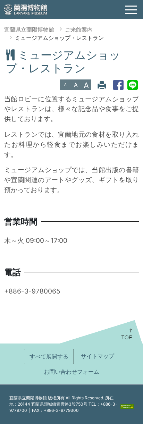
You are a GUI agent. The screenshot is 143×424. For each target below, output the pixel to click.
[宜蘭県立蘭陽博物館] (26, 9)
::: (2, 53)
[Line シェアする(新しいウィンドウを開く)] (132, 84)
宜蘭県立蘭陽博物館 (29, 29)
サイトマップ (97, 356)
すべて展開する (49, 356)
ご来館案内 (79, 29)
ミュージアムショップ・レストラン (59, 37)
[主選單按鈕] (131, 10)
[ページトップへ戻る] (100, 332)
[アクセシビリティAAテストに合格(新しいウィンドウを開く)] (127, 406)
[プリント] (101, 84)
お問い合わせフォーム (71, 371)
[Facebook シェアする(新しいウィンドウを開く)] (118, 84)
